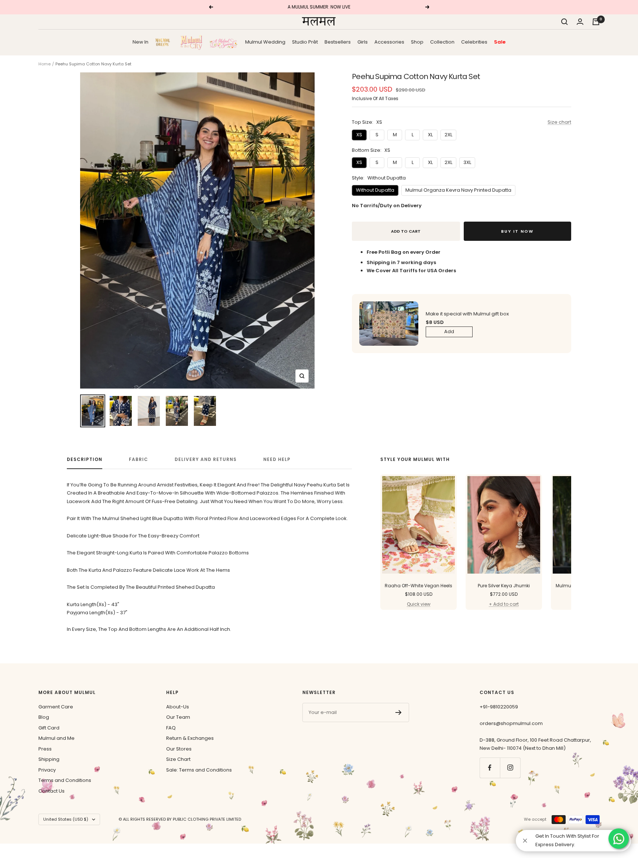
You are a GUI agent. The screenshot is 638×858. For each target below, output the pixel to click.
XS (359, 134)
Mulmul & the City (191, 42)
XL (430, 134)
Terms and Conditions (64, 780)
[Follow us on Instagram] (510, 768)
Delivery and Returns (206, 459)
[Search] (564, 21)
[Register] (398, 712)
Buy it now (517, 231)
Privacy (47, 769)
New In (140, 41)
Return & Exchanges (190, 738)
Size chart (559, 122)
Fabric (138, 459)
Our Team (178, 717)
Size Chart (178, 759)
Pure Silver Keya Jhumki (504, 585)
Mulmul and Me (56, 738)
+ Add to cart (504, 604)
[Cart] (596, 21)
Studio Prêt (305, 41)
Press (45, 748)
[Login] (580, 21)
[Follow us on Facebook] (490, 768)
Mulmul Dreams (164, 42)
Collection (442, 41)
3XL (467, 162)
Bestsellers (338, 41)
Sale (499, 41)
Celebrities (474, 41)
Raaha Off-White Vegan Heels (418, 585)
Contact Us (51, 790)
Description (84, 459)
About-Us (177, 706)
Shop (417, 41)
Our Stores (179, 748)
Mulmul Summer (224, 42)
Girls (362, 41)
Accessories (389, 41)
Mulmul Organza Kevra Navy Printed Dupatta (458, 190)
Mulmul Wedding (265, 41)
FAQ (171, 727)
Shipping (48, 759)
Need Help (277, 459)
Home (44, 64)
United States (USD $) (65, 819)
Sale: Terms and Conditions (199, 769)
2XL (448, 134)
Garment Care (55, 706)
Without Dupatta (375, 190)
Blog (43, 717)
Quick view (419, 604)
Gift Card (48, 727)
